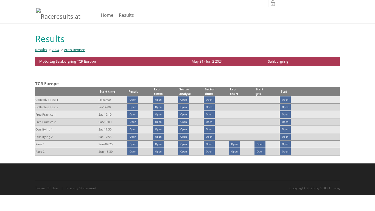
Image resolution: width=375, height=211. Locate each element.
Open (133, 99)
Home (107, 15)
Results (126, 15)
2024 (55, 49)
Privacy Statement (81, 188)
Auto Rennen (74, 49)
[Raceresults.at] (58, 16)
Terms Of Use (46, 188)
